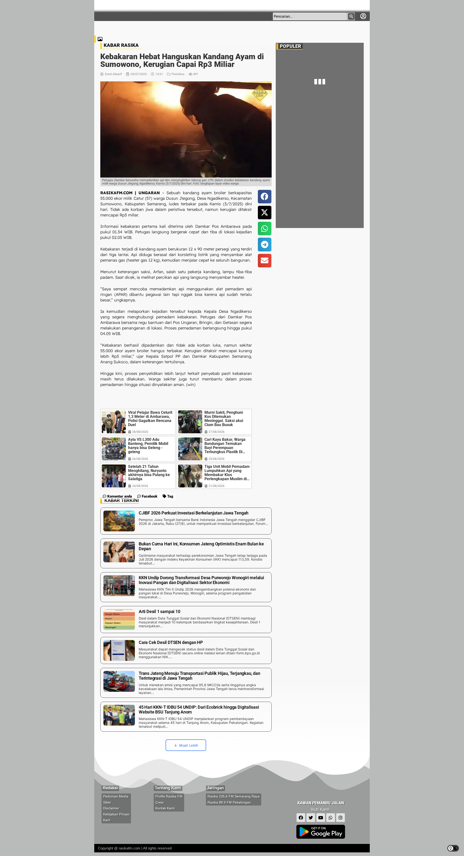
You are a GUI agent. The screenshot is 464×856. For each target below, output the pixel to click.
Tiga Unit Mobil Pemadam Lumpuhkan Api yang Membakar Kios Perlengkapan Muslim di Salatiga (227, 472)
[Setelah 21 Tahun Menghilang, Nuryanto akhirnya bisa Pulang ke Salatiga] (114, 475)
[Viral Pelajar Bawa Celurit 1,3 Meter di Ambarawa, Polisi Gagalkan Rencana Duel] (114, 421)
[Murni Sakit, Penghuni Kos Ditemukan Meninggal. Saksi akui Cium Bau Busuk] (190, 421)
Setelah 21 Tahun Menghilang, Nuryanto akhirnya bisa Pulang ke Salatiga (149, 472)
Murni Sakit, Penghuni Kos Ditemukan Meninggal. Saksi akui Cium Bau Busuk (223, 418)
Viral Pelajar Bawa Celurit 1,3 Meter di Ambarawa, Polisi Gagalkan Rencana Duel (150, 418)
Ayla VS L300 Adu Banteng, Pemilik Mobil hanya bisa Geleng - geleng (148, 445)
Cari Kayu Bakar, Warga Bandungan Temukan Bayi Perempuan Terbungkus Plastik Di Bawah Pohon (225, 445)
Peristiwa (178, 74)
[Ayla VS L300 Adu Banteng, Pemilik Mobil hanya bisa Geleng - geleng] (114, 448)
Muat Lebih (188, 745)
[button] (264, 196)
